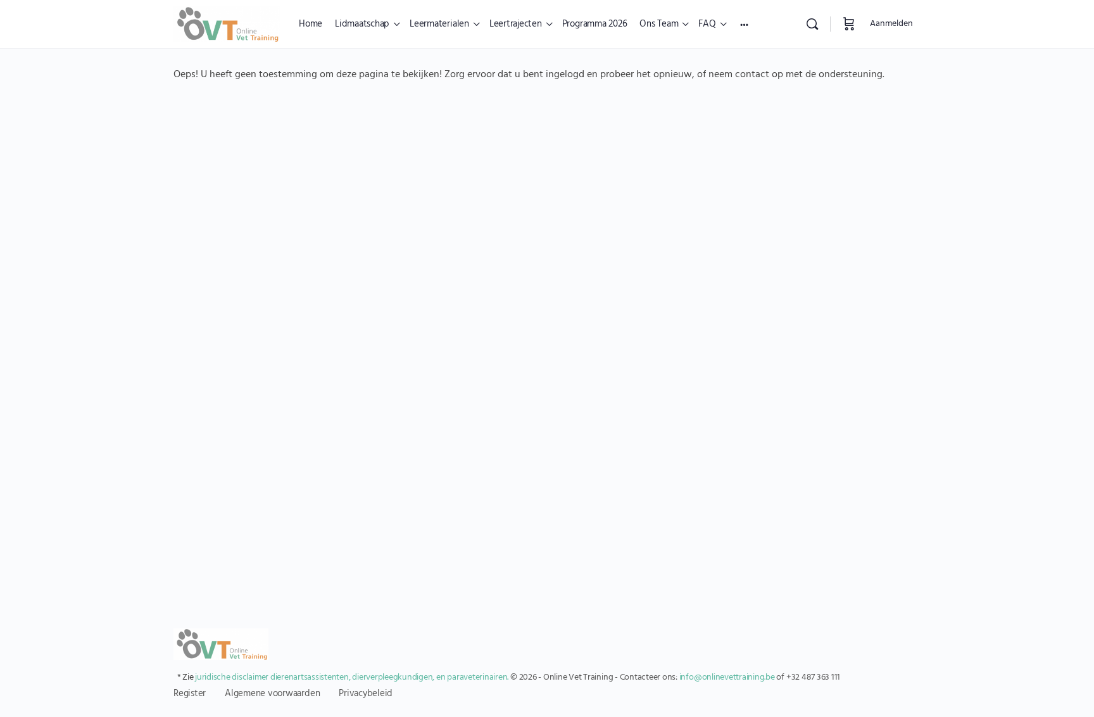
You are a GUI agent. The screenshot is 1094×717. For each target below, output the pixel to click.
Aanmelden (891, 23)
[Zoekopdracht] (812, 24)
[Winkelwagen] (849, 24)
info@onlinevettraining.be (727, 677)
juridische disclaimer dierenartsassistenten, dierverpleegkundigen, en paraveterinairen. (351, 677)
